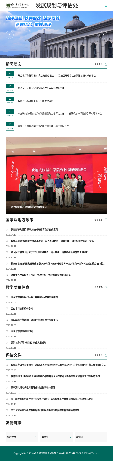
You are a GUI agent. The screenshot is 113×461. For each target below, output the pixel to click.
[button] (10, 35)
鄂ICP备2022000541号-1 (88, 453)
